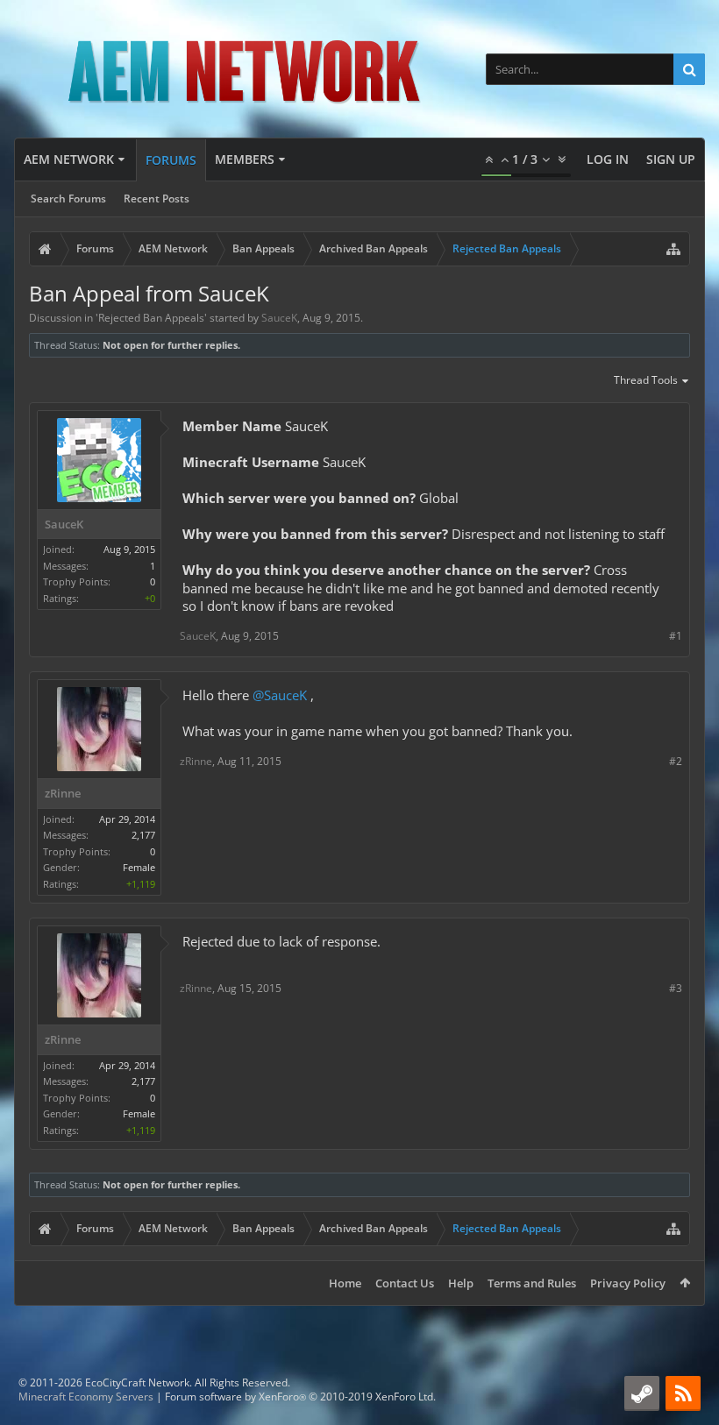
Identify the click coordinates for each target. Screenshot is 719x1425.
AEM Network (69, 159)
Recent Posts (156, 198)
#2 (675, 761)
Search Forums (68, 198)
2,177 (143, 834)
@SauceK (280, 695)
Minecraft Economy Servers (85, 1396)
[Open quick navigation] (673, 249)
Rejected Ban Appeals (151, 317)
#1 (675, 635)
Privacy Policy (628, 1283)
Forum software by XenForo (300, 1396)
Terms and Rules (532, 1283)
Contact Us (404, 1283)
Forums (171, 160)
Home (345, 1283)
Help (460, 1283)
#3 (675, 988)
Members (244, 159)
